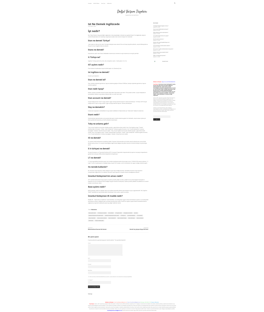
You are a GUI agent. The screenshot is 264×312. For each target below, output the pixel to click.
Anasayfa (90, 3)
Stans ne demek (140, 218)
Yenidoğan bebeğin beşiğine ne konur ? (161, 25)
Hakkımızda (109, 3)
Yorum (89, 243)
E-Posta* (89, 264)
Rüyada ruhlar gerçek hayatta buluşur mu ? (161, 42)
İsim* (89, 258)
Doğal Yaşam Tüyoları (132, 11)
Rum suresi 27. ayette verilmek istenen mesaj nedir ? (163, 49)
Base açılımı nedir (92, 213)
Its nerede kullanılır (131, 215)
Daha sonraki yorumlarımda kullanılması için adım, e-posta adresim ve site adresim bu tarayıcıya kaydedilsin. (111, 276)
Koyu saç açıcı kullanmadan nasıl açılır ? (160, 29)
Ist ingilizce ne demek (128, 213)
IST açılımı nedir (119, 213)
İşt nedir (135, 213)
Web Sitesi (90, 270)
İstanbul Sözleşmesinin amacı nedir (112, 215)
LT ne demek (139, 215)
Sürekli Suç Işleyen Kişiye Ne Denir (139, 229)
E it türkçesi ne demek (102, 213)
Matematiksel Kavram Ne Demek (97, 229)
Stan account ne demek (101, 218)
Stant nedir (91, 220)
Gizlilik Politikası (96, 3)
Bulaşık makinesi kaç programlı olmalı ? (160, 52)
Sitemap (90, 294)
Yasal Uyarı (103, 3)
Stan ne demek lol (112, 218)
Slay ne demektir (92, 218)
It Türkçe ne (123, 215)
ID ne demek (110, 213)
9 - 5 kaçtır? (90, 280)
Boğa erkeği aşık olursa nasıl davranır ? (160, 32)
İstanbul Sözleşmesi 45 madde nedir (96, 215)
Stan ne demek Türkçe (122, 218)
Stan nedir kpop (131, 218)
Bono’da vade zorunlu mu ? (158, 39)
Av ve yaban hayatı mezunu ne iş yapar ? (161, 35)
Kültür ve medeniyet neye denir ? (159, 55)
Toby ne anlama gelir (99, 220)
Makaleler (94, 209)
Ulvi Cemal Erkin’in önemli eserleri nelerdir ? (161, 45)
